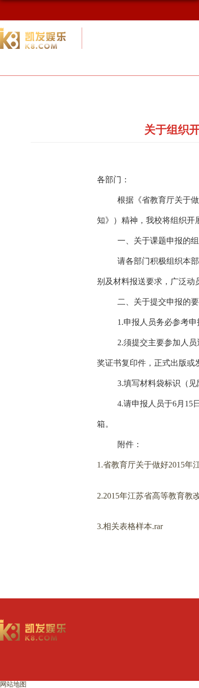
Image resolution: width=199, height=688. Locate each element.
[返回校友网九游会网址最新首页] (33, 622)
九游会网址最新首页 (72, 89)
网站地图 (13, 684)
